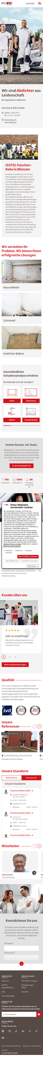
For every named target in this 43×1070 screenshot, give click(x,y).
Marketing (9, 553)
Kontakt (30, 3)
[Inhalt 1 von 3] (4, 657)
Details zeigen (32, 566)
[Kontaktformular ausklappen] (21, 964)
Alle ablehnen (12, 560)
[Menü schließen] (39, 3)
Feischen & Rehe (20, 790)
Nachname (9, 953)
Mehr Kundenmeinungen (15, 664)
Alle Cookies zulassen (28, 556)
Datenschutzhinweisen (12, 546)
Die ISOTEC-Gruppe (29, 981)
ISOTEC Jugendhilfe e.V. (8, 986)
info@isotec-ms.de (19, 804)
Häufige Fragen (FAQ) (28, 986)
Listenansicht (31, 778)
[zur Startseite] (7, 3)
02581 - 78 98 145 (19, 822)
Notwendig (9, 550)
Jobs (3, 992)
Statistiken (29, 550)
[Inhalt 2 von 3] (10, 657)
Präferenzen (18, 550)
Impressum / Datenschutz (31, 1046)
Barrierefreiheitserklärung (11, 1046)
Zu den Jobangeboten (21, 465)
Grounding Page (8, 996)
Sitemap (5, 1050)
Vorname (8, 943)
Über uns (5, 981)
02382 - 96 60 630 (19, 800)
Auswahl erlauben (29, 560)
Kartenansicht (11, 778)
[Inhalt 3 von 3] (15, 657)
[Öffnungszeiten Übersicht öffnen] (38, 807)
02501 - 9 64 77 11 (11, 113)
